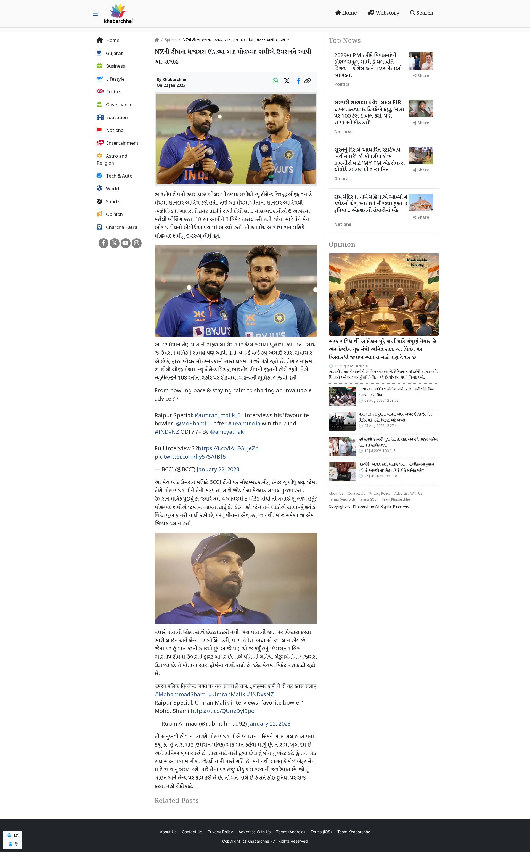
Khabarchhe (174, 80)
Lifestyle (115, 79)
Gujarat (114, 54)
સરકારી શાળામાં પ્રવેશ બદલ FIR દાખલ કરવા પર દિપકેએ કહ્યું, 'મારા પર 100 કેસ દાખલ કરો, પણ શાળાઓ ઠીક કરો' (369, 112)
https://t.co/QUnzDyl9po (223, 711)
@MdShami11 (194, 424)
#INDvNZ (167, 432)
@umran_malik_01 (219, 415)
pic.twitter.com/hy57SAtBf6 (190, 457)
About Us (336, 494)
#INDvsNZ (260, 694)
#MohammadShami (181, 694)
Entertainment (122, 144)
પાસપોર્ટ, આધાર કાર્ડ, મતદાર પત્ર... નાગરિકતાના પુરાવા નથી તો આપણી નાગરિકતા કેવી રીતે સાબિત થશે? (396, 467)
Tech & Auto (118, 176)
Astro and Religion (112, 160)
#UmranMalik (226, 694)
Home (349, 13)
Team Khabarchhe (395, 500)
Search (424, 13)
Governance (118, 105)
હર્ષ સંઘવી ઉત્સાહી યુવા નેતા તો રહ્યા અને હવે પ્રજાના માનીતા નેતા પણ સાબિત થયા (398, 442)
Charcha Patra (121, 228)
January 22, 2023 (218, 469)
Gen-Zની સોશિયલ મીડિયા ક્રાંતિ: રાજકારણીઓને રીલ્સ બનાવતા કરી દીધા (396, 392)
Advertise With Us (408, 494)
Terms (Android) (342, 500)
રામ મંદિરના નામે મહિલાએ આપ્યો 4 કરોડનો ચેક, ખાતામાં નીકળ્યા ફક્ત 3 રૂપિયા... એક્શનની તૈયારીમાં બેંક (370, 204)
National (115, 131)
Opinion (114, 215)
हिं (16, 844)
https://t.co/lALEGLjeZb (228, 449)
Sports (112, 202)
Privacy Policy (379, 494)
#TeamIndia (244, 424)
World (112, 189)
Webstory (386, 13)
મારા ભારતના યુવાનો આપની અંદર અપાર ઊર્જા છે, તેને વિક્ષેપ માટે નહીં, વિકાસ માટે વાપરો (395, 417)
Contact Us (356, 494)
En (16, 835)
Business (115, 66)
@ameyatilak (227, 432)
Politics (113, 92)
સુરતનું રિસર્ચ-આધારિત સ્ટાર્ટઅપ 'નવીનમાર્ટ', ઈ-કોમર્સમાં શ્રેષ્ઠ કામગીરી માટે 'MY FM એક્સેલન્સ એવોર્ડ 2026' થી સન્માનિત (369, 160)
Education (116, 118)
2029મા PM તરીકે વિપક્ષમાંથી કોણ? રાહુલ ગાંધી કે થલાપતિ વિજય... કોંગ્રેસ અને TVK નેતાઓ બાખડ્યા (368, 65)
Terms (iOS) (368, 500)
